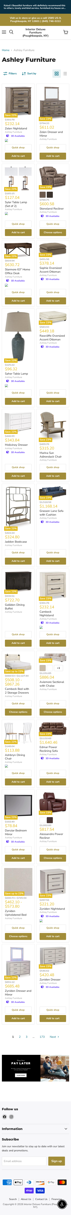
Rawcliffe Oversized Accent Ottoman (52, 337)
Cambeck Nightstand (47, 613)
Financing (56, 1199)
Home (5, 50)
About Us (26, 1199)
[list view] (65, 73)
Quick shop (18, 147)
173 (42, 1037)
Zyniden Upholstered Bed (16, 913)
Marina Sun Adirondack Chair (51, 455)
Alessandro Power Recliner (51, 836)
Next (53, 1037)
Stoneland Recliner (52, 208)
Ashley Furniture (13, 131)
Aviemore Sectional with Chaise (52, 684)
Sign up (56, 1161)
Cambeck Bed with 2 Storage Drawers (17, 691)
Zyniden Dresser (50, 979)
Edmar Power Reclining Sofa (49, 749)
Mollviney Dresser (16, 445)
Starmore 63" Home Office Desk (17, 271)
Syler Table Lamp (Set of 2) (16, 204)
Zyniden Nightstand (52, 909)
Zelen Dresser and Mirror (51, 134)
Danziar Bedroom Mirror (16, 832)
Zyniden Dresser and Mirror (18, 992)
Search (13, 1199)
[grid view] (56, 73)
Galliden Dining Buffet (15, 606)
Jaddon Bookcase (16, 542)
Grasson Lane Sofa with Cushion (51, 513)
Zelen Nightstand (16, 128)
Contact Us (41, 1199)
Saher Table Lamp (16, 374)
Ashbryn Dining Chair (15, 757)
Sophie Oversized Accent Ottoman (51, 270)
